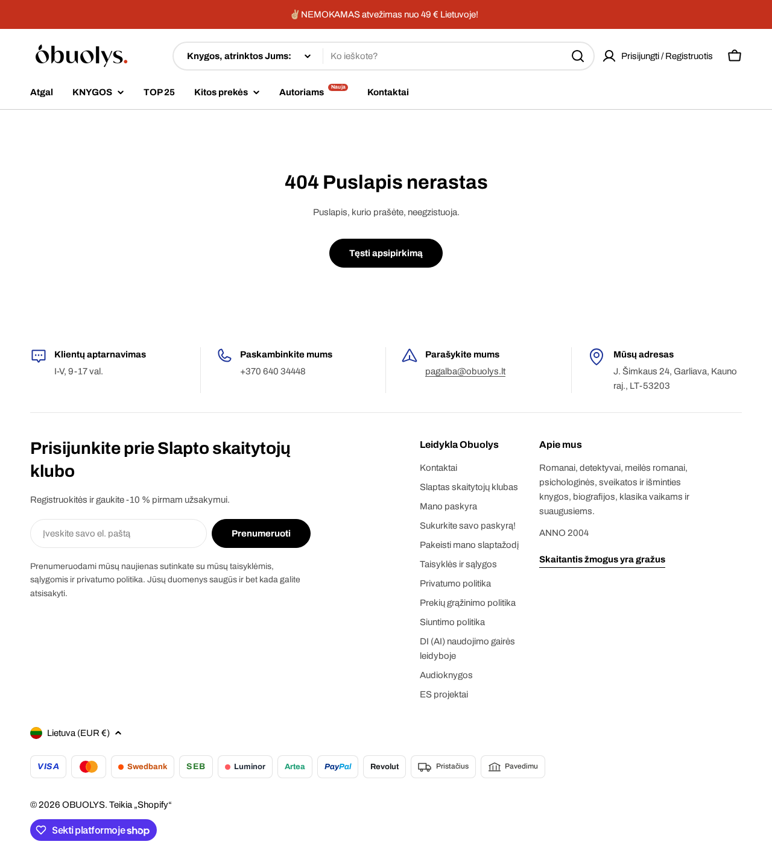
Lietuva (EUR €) (78, 733)
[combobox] (383, 56)
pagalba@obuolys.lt (465, 371)
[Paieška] (578, 56)
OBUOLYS (83, 805)
